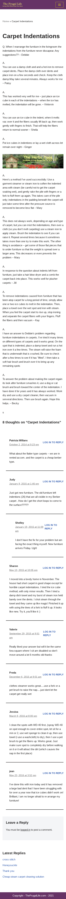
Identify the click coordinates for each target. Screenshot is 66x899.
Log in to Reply (53, 442)
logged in (25, 829)
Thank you (8, 870)
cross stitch (9, 859)
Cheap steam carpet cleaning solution (23, 876)
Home (6, 21)
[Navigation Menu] (59, 5)
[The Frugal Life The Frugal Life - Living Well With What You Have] (13, 4)
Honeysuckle (10, 865)
